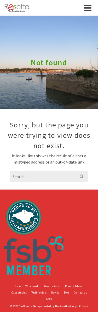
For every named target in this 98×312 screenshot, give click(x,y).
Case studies (19, 292)
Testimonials (39, 292)
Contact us (80, 292)
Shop (49, 299)
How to (55, 292)
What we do (32, 286)
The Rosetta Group (66, 306)
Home (17, 286)
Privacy (83, 306)
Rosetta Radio (52, 286)
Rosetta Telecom (74, 286)
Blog (66, 292)
